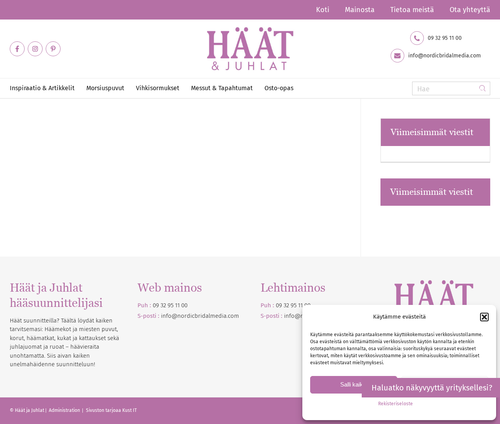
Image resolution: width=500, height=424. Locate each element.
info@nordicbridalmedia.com (444, 56)
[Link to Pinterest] (53, 48)
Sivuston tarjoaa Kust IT (111, 410)
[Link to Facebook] (17, 48)
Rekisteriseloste (395, 403)
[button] (484, 317)
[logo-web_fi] (250, 49)
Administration (65, 410)
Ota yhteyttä (470, 9)
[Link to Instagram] (35, 48)
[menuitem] (322, 10)
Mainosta (360, 9)
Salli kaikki (353, 384)
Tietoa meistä (412, 9)
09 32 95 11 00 (445, 38)
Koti (322, 9)
